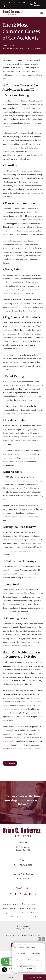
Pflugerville (14, 917)
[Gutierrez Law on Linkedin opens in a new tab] (24, 2)
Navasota (6, 917)
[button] (4, 969)
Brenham (6, 908)
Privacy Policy (27, 935)
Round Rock (32, 917)
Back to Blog (10, 763)
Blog (12, 45)
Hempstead (16, 913)
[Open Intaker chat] (16, 973)
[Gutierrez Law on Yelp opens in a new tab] (5, 6)
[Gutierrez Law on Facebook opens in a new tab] (9, 2)
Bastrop (15, 904)
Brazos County (31, 904)
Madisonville (34, 913)
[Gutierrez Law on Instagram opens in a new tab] (4, 2)
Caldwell (13, 908)
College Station (31, 908)
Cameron (21, 908)
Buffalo (22, 904)
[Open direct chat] (39, 939)
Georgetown (7, 913)
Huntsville (25, 913)
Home (5, 45)
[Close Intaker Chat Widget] (43, 939)
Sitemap (38, 935)
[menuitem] (4, 2)
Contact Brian (23, 822)
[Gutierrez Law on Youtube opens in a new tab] (19, 2)
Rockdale (23, 917)
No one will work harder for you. (23, 813)
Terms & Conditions (13, 935)
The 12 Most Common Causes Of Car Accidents (23, 48)
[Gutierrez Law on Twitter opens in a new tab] (14, 2)
